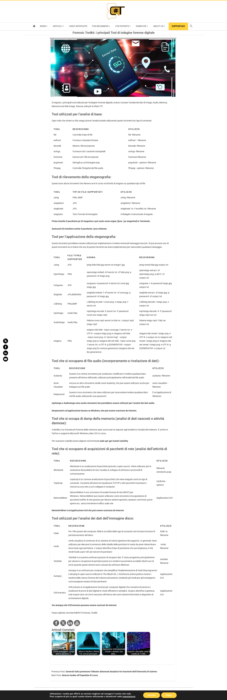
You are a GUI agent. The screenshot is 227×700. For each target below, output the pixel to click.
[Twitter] (5, 341)
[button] (192, 26)
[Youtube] (5, 359)
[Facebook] (5, 347)
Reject (169, 695)
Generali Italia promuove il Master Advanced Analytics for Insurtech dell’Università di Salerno (111, 671)
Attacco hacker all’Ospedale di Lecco (80, 675)
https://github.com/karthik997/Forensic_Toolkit (74, 613)
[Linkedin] (5, 353)
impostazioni (128, 696)
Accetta (151, 695)
